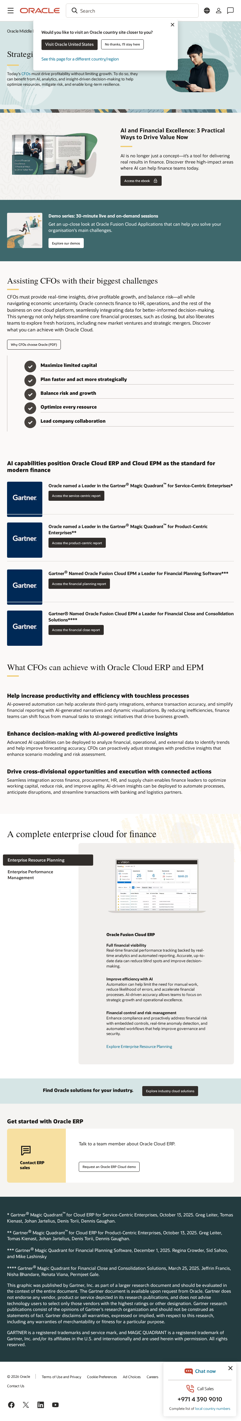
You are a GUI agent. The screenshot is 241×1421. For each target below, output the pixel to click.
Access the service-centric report (76, 495)
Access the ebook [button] (137, 180)
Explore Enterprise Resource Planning (139, 1046)
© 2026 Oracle (18, 1376)
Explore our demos (66, 243)
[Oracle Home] (40, 10)
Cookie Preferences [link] (102, 1376)
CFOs (26, 73)
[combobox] (132, 11)
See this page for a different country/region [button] (80, 59)
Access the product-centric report (77, 543)
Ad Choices (132, 1376)
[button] (10, 10)
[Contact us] (230, 10)
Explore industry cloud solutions (170, 1091)
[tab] (48, 860)
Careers (152, 1376)
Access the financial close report (76, 630)
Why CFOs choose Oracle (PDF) (34, 344)
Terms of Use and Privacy (61, 1376)
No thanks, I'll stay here (122, 44)
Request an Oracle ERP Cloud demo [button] (109, 1166)
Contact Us (15, 1385)
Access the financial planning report (79, 583)
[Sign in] (218, 10)
